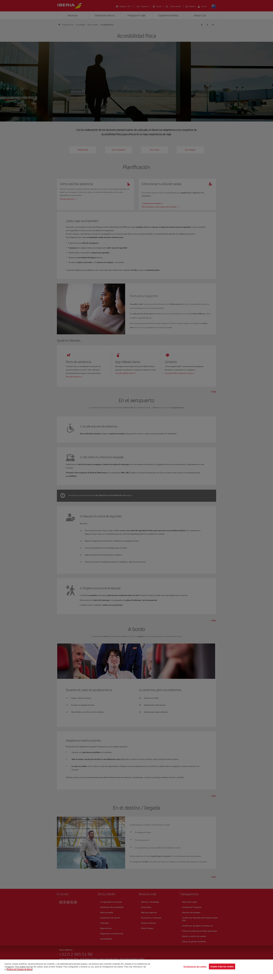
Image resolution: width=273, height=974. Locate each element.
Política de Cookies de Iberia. (20, 969)
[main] (136, 966)
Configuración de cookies (194, 966)
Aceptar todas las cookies (221, 966)
